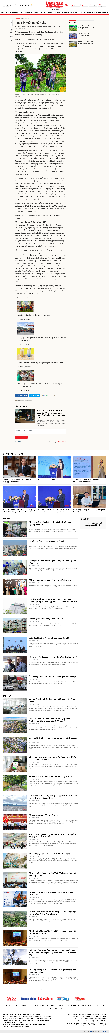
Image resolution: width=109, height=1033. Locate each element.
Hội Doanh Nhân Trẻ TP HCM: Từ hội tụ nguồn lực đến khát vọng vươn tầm (53, 511)
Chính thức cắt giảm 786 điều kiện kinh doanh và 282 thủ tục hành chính (52, 932)
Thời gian (54, 442)
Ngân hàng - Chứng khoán (70, 12)
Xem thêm (41, 990)
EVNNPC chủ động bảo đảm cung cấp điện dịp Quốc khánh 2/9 (51, 893)
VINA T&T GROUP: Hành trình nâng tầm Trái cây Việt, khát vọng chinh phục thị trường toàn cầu (51, 414)
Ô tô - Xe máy (58, 1008)
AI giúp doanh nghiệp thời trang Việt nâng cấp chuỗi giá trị (52, 700)
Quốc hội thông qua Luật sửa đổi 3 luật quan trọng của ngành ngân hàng (52, 971)
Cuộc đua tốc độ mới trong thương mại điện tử (49, 638)
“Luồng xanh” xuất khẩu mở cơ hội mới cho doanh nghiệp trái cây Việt (86, 27)
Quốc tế (59, 12)
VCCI (13, 12)
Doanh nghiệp (19, 12)
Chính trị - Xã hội (6, 12)
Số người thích (62, 441)
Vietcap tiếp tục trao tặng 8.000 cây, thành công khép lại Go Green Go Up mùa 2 (52, 758)
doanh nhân (29, 400)
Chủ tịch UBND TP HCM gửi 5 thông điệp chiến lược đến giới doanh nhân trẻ (19, 511)
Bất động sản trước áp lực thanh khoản (46, 619)
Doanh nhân (28, 12)
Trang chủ (17, 18)
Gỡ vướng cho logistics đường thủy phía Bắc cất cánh (89, 511)
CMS (91, 1031)
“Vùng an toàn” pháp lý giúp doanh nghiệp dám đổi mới (17, 481)
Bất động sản (52, 12)
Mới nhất (14, 5)
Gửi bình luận (21, 437)
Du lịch (81, 12)
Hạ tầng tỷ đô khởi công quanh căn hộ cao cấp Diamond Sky (53, 739)
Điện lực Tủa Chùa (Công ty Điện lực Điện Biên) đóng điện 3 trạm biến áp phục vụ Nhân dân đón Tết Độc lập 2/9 (52, 952)
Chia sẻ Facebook (22, 395)
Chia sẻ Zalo (35, 395)
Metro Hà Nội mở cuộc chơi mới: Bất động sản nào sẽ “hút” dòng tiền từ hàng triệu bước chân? (52, 719)
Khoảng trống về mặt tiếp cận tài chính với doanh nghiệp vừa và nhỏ (51, 523)
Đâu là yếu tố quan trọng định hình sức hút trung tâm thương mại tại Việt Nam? (52, 835)
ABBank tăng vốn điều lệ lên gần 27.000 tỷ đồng (49, 854)
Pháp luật (36, 12)
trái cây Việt (21, 400)
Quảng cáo (94, 5)
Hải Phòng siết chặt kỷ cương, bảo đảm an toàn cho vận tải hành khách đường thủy (53, 797)
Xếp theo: (49, 441)
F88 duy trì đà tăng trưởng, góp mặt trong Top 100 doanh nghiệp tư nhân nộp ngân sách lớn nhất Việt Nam (53, 600)
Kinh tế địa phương (89, 12)
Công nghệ (99, 12)
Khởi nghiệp (43, 12)
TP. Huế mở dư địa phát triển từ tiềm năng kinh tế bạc (52, 776)
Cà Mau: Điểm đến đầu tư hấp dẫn (43, 815)
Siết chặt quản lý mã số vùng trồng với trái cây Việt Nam (86, 42)
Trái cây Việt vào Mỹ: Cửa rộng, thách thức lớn (85, 34)
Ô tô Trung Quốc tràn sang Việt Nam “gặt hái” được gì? (53, 677)
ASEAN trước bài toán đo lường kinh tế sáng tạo (50, 580)
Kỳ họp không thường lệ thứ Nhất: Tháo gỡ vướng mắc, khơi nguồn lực (53, 874)
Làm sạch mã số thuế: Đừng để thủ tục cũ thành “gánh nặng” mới (52, 562)
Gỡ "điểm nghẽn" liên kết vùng (50, 480)
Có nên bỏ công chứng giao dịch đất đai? (46, 541)
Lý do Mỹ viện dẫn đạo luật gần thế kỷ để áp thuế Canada (53, 657)
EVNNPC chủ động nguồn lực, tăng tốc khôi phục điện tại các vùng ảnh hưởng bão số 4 (52, 913)
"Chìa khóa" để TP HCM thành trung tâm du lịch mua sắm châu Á (89, 481)
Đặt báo (86, 5)
